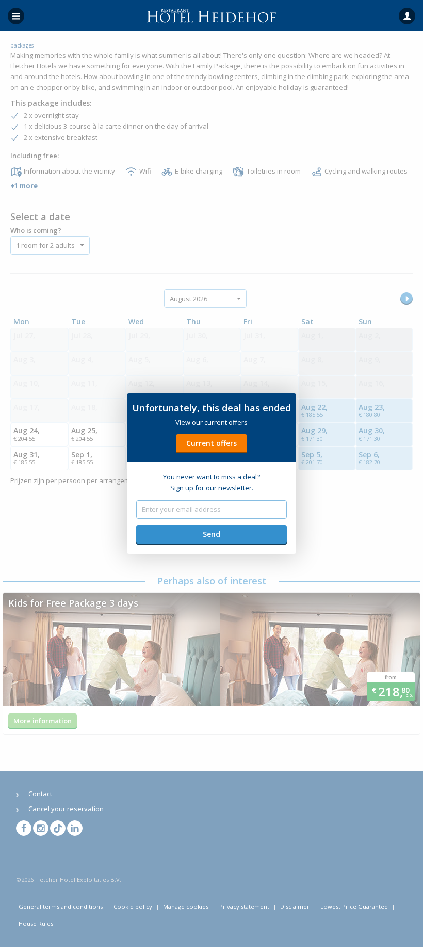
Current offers (211, 443)
